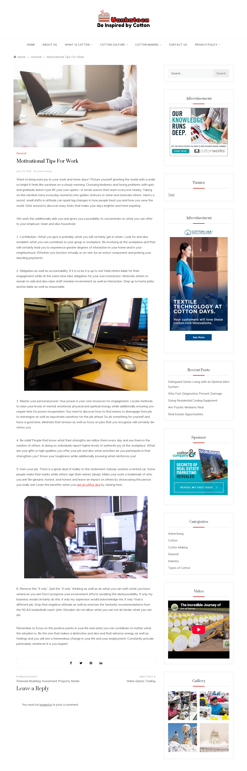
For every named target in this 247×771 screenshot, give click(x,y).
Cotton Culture (112, 44)
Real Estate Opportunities (185, 414)
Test (171, 195)
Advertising (176, 533)
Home (31, 44)
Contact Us (178, 44)
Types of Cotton (179, 568)
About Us (49, 44)
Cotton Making (146, 44)
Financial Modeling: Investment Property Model (47, 681)
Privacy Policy (206, 44)
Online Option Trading (141, 681)
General (21, 153)
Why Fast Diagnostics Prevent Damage (195, 393)
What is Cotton (77, 44)
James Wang (44, 171)
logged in (46, 704)
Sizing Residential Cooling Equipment (192, 400)
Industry (173, 561)
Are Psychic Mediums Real (186, 407)
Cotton (172, 540)
